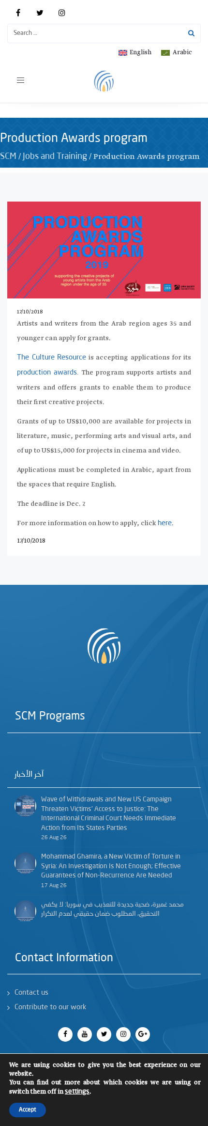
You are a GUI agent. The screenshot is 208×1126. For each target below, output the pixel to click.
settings (77, 1091)
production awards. (49, 372)
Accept (27, 1110)
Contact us (31, 993)
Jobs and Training (55, 156)
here (165, 523)
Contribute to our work (50, 1007)
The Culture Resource (51, 357)
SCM (8, 156)
